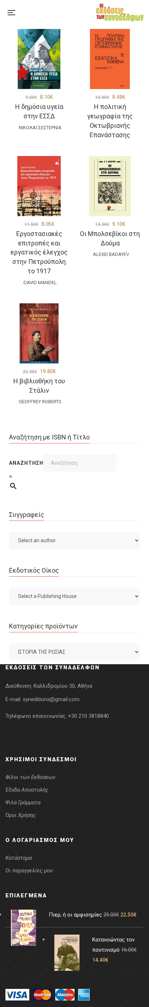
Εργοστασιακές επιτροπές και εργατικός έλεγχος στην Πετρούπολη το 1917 (39, 252)
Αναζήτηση (26, 463)
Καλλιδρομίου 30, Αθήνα (63, 686)
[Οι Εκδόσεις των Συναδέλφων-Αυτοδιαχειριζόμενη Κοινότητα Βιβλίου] (120, 12)
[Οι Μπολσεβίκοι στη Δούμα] (110, 186)
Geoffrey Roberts (40, 401)
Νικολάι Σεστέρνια (40, 127)
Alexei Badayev (111, 254)
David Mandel (40, 282)
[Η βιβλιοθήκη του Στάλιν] (39, 333)
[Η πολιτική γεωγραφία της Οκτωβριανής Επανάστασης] (110, 59)
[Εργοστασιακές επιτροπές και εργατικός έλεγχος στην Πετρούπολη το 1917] (39, 186)
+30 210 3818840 (88, 716)
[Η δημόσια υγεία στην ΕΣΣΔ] (39, 59)
